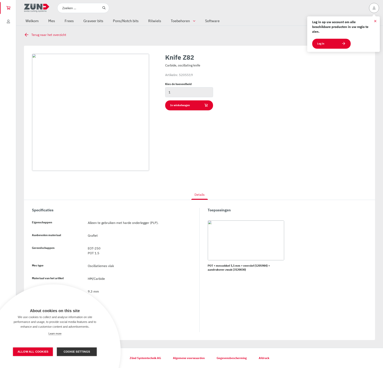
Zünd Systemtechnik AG (145, 358)
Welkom (32, 21)
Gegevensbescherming (232, 358)
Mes (51, 21)
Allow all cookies (33, 351)
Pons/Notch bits (126, 21)
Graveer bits (93, 21)
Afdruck (264, 358)
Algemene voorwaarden (189, 358)
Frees (69, 21)
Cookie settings (77, 351)
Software (212, 21)
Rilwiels (154, 21)
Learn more (54, 333)
